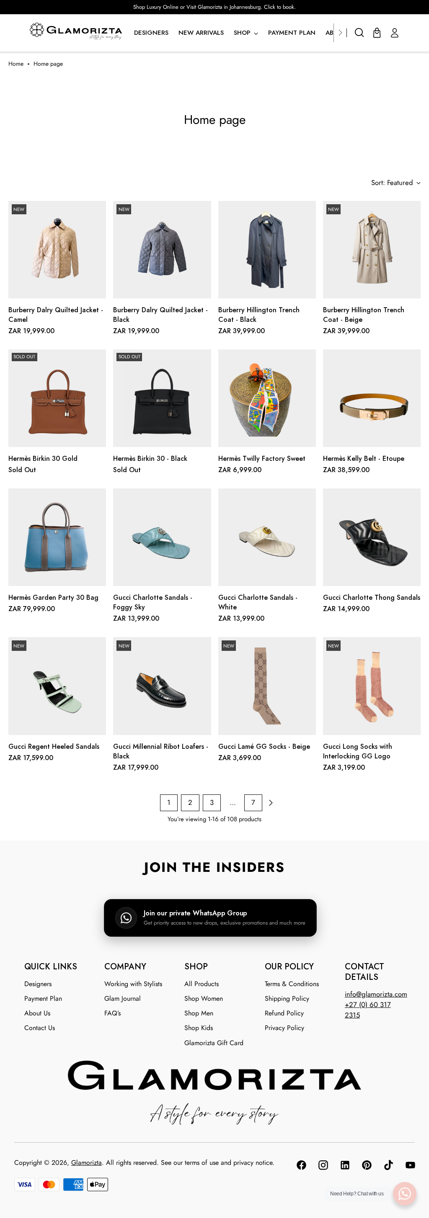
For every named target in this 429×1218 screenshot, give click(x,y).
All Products (201, 984)
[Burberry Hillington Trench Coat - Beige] (372, 249)
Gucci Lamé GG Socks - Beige (264, 746)
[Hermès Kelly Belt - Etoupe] (372, 398)
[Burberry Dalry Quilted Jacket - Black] (162, 249)
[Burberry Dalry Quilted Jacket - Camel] (57, 249)
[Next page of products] (271, 802)
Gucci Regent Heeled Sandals (53, 746)
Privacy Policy (284, 1028)
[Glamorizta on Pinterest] (366, 1166)
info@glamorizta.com (376, 994)
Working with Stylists (133, 984)
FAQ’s (112, 1013)
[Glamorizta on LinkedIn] (344, 1166)
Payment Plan (43, 998)
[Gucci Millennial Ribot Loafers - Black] (162, 686)
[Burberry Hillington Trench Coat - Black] (267, 249)
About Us (37, 1013)
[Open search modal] (359, 32)
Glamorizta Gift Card (213, 1043)
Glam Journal (122, 998)
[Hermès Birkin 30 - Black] (162, 398)
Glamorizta (86, 1162)
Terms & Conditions (292, 984)
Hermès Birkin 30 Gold (43, 458)
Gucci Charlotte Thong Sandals (371, 597)
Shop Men (198, 1013)
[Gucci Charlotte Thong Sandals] (372, 537)
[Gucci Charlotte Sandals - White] (267, 537)
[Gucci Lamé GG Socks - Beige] (267, 686)
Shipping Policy (287, 998)
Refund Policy (284, 1013)
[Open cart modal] (377, 32)
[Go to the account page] (394, 32)
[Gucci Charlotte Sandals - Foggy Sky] (162, 537)
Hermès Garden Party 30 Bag (53, 597)
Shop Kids (198, 1028)
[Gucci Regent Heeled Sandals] (57, 686)
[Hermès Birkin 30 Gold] (57, 398)
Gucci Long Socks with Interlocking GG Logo (357, 751)
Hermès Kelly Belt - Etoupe (363, 458)
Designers (38, 984)
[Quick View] (94, 288)
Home (15, 64)
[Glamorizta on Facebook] (301, 1166)
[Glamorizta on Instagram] (323, 1166)
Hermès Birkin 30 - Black (150, 458)
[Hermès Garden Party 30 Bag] (57, 537)
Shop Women (203, 998)
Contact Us (39, 1028)
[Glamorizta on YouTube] (410, 1166)
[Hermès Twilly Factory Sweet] (267, 398)
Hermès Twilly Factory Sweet (261, 458)
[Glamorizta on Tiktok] (388, 1166)
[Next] (340, 32)
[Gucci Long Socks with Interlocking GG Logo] (372, 686)
